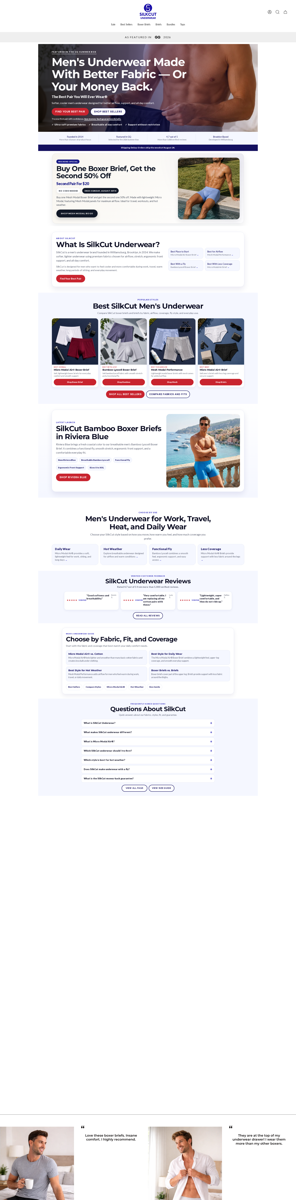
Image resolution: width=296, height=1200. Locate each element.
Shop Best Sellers (108, 111)
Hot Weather (137, 687)
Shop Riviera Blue (73, 477)
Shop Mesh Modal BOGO (77, 213)
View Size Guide (161, 788)
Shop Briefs (220, 382)
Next (290, 1182)
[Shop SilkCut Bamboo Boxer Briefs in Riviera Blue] (203, 451)
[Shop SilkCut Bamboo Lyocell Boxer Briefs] (124, 341)
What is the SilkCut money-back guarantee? (109, 778)
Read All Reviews (148, 615)
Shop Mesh (172, 382)
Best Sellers (74, 687)
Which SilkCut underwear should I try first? (108, 750)
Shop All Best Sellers (125, 394)
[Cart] (285, 12)
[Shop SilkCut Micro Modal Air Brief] (221, 341)
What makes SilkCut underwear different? (108, 732)
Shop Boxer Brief (75, 382)
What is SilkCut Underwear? (99, 723)
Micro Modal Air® (116, 687)
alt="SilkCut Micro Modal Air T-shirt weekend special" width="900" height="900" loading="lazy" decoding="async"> (209, 188)
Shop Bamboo (123, 382)
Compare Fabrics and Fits (168, 394)
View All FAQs (134, 788)
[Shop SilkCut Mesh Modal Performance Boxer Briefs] (172, 341)
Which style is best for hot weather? (104, 760)
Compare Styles (93, 687)
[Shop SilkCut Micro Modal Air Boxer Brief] (75, 341)
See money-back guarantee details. (102, 119)
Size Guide (154, 687)
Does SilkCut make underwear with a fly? (107, 769)
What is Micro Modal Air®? (99, 741)
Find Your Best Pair (70, 111)
